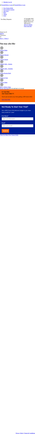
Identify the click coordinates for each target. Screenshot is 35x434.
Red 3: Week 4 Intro (5, 87)
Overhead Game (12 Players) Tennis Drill (12, 236)
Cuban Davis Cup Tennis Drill (9, 215)
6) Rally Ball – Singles (6, 64)
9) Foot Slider (3, 50)
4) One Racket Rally (5, 73)
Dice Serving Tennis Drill (7, 272)
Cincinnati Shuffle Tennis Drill (9, 430)
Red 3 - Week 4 (4, 38)
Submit (5, 131)
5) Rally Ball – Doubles (6, 68)
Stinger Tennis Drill (5, 393)
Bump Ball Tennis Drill (6, 172)
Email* (3, 123)
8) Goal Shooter (4, 55)
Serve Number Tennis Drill (8, 372)
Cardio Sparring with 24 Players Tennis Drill (13, 254)
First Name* (5, 116)
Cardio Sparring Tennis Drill (8, 312)
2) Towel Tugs (4, 78)
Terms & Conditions (29, 433)
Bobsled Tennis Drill (6, 351)
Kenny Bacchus (4, 88)
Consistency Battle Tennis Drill (9, 293)
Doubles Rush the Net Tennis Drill (10, 411)
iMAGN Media (28, 24)
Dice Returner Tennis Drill (7, 193)
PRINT (2, 33)
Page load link (28, 26)
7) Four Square (4, 59)
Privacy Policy (20, 433)
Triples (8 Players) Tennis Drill (9, 330)
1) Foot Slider (3, 82)
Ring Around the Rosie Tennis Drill (10, 151)
